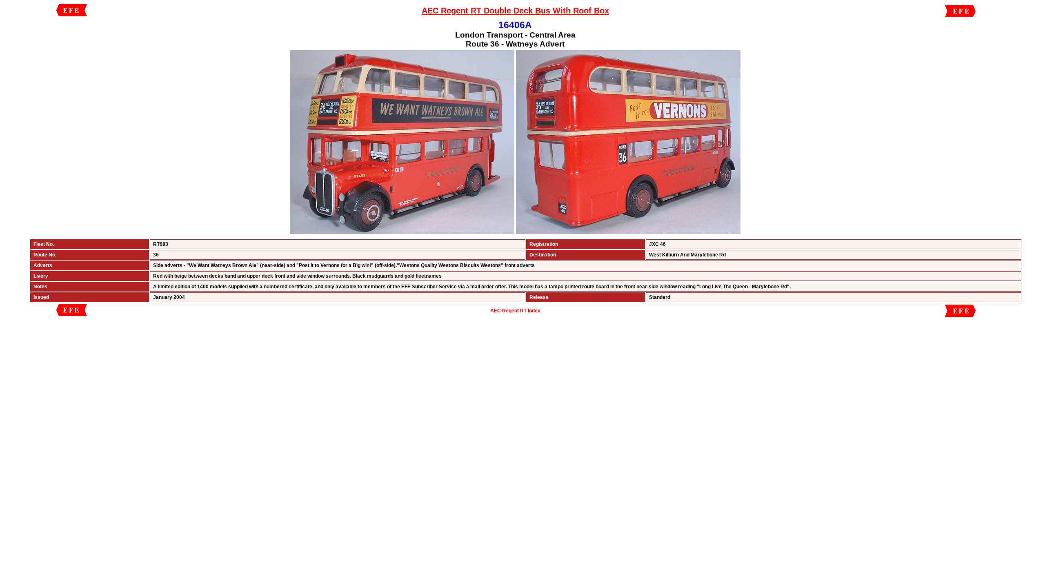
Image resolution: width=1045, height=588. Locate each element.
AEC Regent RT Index (515, 311)
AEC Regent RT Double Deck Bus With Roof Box (515, 10)
